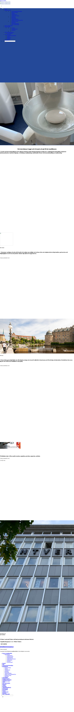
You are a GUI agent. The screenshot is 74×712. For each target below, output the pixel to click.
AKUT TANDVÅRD (9, 25)
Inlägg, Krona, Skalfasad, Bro (17, 20)
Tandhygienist (9, 655)
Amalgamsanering (15, 23)
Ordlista (8, 38)
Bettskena (14, 22)
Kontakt (4, 663)
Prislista (13, 27)
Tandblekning (14, 14)
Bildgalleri (9, 37)
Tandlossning (9, 659)
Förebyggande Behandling (17, 11)
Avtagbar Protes (15, 21)
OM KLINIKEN (8, 34)
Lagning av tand (10, 656)
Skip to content (3, 0)
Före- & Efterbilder (15, 24)
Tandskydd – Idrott (15, 15)
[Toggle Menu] (2, 8)
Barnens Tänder (15, 12)
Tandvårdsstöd (15, 28)
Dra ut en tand (9, 662)
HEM (6, 9)
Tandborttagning (15, 19)
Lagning (13, 13)
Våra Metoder (10, 33)
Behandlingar (7, 654)
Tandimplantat (10, 657)
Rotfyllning (14, 17)
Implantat (13, 16)
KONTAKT (7, 39)
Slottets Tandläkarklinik (7, 653)
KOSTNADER (7, 26)
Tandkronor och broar (11, 658)
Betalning (13, 30)
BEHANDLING (8, 10)
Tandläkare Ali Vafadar (11, 35)
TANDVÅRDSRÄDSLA (9, 32)
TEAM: (8, 36)
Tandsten (9, 661)
